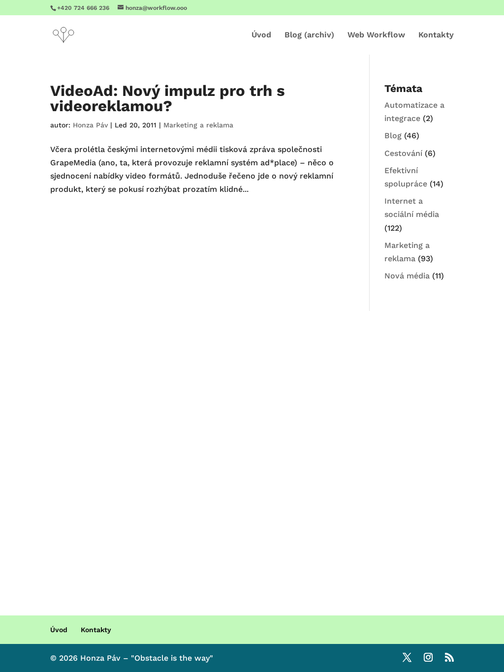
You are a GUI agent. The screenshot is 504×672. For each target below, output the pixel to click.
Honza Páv (90, 125)
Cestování (403, 153)
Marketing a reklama (198, 125)
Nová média (407, 275)
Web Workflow (376, 35)
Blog (393, 135)
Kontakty (436, 35)
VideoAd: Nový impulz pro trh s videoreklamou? (167, 98)
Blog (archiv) (309, 35)
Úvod (261, 35)
